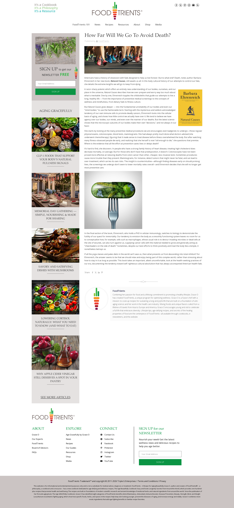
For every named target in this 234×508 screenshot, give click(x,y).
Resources (70, 452)
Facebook (108, 443)
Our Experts (37, 439)
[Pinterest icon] (184, 5)
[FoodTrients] (117, 10)
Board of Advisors (40, 448)
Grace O (35, 434)
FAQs (34, 452)
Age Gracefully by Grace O (77, 434)
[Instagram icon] (189, 5)
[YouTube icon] (193, 5)
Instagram (109, 452)
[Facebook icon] (176, 5)
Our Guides (71, 448)
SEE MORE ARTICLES (55, 397)
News (68, 439)
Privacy (163, 481)
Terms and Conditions (148, 481)
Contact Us (109, 434)
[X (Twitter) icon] (180, 5)
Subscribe (108, 439)
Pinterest (108, 448)
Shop (68, 456)
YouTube (108, 461)
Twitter (107, 456)
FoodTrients (103, 41)
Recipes (69, 443)
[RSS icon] (197, 5)
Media (69, 461)
